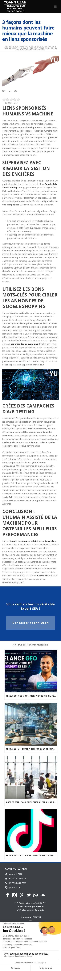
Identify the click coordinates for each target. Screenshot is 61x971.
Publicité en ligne (24, 46)
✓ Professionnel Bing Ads (30, 910)
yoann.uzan (15, 887)
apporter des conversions (24, 344)
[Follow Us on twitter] (28, 895)
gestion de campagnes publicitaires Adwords (29, 541)
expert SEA (43, 575)
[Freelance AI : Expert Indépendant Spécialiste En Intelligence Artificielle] (31, 724)
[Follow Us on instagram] (14, 895)
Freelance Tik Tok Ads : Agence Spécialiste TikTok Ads (31, 855)
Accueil (9, 46)
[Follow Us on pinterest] (21, 895)
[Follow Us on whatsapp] (35, 895)
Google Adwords (44, 46)
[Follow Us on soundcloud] (42, 895)
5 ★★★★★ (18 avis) (30, 916)
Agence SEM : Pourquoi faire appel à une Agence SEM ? (31, 802)
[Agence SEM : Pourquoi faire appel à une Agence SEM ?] (31, 777)
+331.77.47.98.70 (17, 878)
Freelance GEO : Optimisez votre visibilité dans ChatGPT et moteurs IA (31, 696)
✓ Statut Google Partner (30, 906)
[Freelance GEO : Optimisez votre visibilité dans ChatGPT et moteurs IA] (31, 671)
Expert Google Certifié (30, 903)
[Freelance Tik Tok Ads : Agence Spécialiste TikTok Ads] (31, 830)
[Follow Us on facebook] (7, 895)
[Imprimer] (17, 91)
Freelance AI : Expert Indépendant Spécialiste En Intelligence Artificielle (31, 749)
